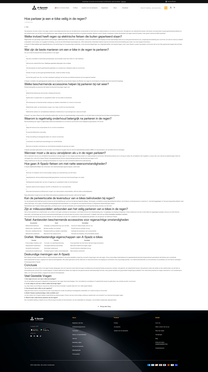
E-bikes (116, 323)
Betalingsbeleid (76, 350)
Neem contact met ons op (162, 326)
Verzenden (75, 330)
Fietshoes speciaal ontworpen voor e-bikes (58, 63)
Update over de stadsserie (121, 330)
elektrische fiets (62, 39)
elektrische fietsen (35, 167)
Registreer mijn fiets (77, 323)
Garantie (74, 338)
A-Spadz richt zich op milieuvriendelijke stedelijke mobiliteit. (109, 214)
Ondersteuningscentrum (78, 326)
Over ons (157, 323)
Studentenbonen (159, 348)
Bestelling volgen (76, 342)
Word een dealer (159, 330)
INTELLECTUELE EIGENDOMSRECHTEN (161, 343)
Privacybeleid (76, 354)
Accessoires (117, 326)
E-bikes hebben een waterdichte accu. (41, 44)
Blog (156, 338)
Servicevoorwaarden (77, 346)
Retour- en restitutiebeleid (79, 334)
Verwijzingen (158, 334)
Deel (27, 27)
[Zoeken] (165, 8)
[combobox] (151, 8)
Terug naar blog (105, 306)
